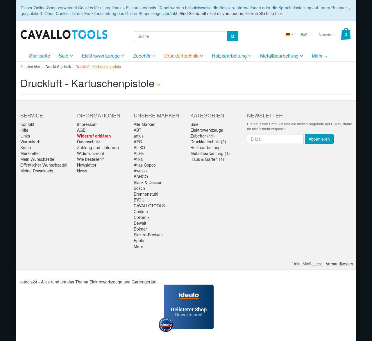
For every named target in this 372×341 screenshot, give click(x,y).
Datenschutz (88, 141)
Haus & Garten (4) (207, 159)
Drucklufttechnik (182, 55)
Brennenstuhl (146, 194)
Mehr (138, 246)
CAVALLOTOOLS (149, 205)
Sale (64, 55)
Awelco (140, 171)
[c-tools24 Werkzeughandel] (64, 34)
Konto (25, 147)
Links (25, 136)
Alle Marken (144, 124)
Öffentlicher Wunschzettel (43, 165)
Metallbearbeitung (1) (210, 153)
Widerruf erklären (94, 136)
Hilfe (24, 130)
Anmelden (326, 34)
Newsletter (86, 165)
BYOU (139, 200)
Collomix (141, 217)
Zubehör (142, 55)
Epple (139, 240)
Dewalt (140, 223)
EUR (304, 34)
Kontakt (27, 124)
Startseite (39, 55)
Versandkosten (339, 264)
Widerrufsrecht (90, 153)
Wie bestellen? (90, 159)
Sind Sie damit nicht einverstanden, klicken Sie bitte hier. (231, 13)
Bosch (139, 188)
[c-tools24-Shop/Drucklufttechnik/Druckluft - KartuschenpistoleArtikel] (159, 84)
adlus (139, 136)
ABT (138, 130)
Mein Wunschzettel (37, 159)
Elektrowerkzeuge (101, 55)
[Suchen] (232, 36)
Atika (138, 159)
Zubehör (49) (202, 136)
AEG (138, 141)
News (82, 171)
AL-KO (139, 147)
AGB (81, 130)
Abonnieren (319, 139)
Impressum (87, 124)
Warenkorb (30, 141)
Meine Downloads (36, 171)
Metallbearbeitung (280, 55)
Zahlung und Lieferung (98, 147)
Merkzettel (30, 153)
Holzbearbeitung (230, 55)
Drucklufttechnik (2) (208, 141)
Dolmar (140, 229)
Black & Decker (148, 182)
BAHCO (141, 176)
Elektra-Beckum (148, 235)
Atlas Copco (145, 165)
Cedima (141, 211)
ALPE (139, 153)
